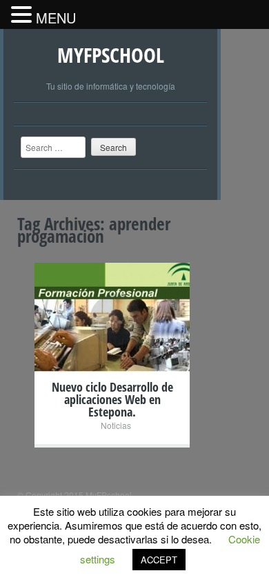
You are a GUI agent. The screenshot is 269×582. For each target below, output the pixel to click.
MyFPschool (110, 55)
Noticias (116, 425)
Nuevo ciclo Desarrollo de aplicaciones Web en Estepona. (112, 399)
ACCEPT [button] (159, 559)
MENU (56, 18)
